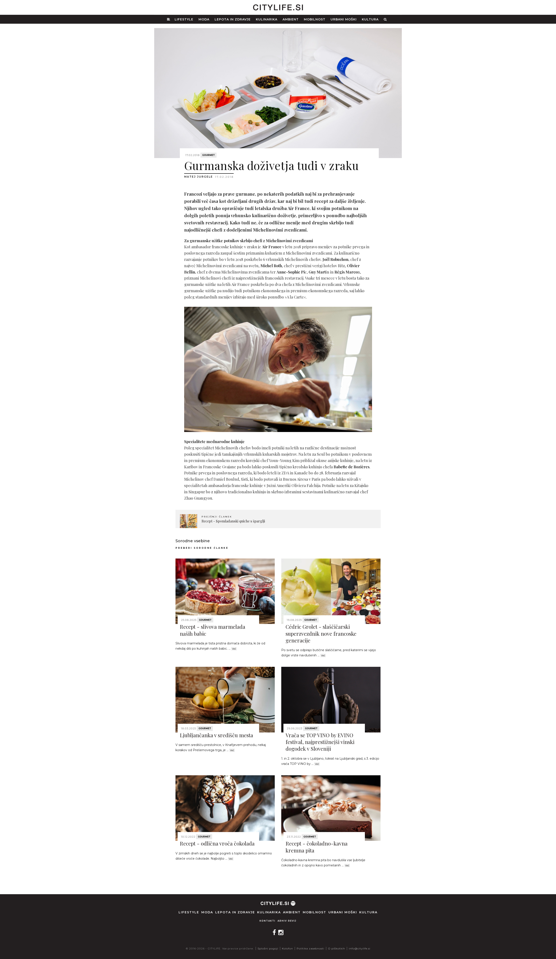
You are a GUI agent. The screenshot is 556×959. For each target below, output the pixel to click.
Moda (204, 19)
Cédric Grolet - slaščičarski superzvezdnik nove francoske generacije (321, 633)
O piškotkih (336, 948)
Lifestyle (184, 19)
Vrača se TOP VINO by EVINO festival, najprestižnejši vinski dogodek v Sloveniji (320, 742)
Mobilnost (314, 19)
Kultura (370, 19)
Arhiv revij (287, 920)
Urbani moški (344, 19)
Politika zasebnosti (310, 948)
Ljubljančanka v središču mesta (216, 735)
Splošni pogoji (268, 948)
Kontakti (267, 920)
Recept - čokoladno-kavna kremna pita (317, 847)
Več (234, 648)
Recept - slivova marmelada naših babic (212, 630)
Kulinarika (266, 19)
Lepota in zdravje (233, 19)
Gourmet (208, 155)
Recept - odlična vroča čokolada (217, 843)
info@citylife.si (359, 948)
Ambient (291, 19)
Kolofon (287, 948)
